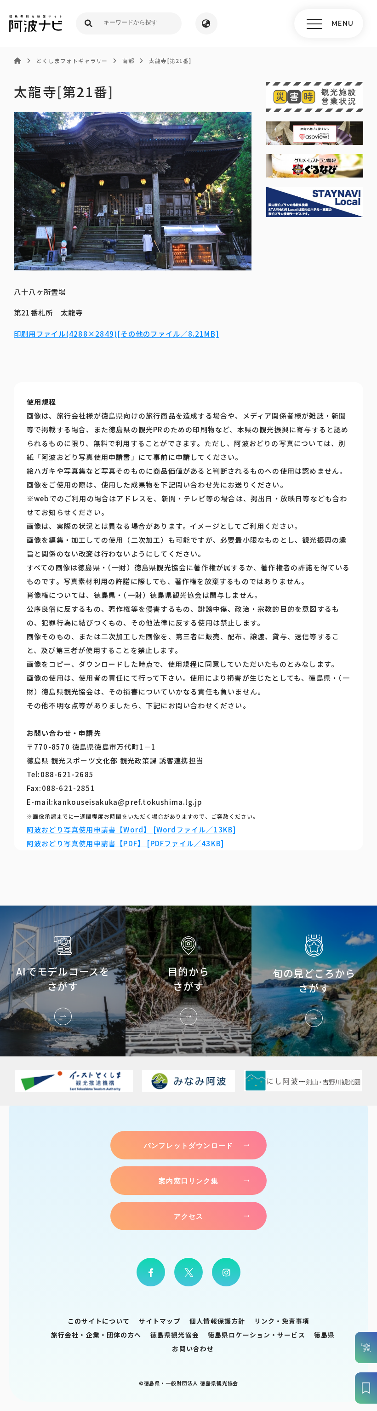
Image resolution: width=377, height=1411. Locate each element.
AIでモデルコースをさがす (63, 981)
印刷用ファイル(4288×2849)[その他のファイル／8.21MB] (116, 333)
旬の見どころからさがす (314, 981)
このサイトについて (99, 1320)
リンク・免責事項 (282, 1320)
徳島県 (324, 1334)
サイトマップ (160, 1320)
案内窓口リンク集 (188, 1180)
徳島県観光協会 (174, 1334)
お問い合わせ (193, 1348)
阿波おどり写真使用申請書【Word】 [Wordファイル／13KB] (131, 829)
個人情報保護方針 (217, 1320)
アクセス (189, 1216)
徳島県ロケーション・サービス (256, 1334)
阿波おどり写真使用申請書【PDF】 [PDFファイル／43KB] (125, 843)
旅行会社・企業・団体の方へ (96, 1334)
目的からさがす (188, 981)
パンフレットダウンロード (188, 1145)
